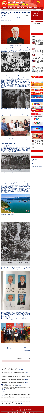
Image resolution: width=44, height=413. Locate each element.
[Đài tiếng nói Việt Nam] (37, 119)
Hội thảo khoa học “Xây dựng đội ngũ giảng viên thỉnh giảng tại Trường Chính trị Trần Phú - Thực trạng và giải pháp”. (37, 67)
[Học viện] (37, 84)
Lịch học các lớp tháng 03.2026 (36, 30)
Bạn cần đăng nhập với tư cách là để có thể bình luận (13, 360)
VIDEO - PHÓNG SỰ (35, 17)
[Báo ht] (37, 107)
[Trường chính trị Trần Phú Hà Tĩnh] (22, 3)
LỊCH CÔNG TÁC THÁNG (36, 11)
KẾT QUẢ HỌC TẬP (35, 13)
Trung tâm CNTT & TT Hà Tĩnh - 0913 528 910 (31, 412)
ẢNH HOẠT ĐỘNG (35, 15)
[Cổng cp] (37, 87)
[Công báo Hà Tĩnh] (37, 103)
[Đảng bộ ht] (37, 93)
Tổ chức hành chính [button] (29, 7)
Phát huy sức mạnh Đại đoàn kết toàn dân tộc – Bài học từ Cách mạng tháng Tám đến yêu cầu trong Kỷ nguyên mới (37, 40)
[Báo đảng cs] (37, 76)
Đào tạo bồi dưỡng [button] (11, 7)
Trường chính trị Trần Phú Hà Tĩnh (17, 412)
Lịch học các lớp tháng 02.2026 (36, 28)
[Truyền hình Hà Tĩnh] (37, 128)
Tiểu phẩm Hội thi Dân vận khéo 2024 (39, 147)
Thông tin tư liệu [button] (37, 7)
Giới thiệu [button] (5, 7)
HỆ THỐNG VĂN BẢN (35, 18)
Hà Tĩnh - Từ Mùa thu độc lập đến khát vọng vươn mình (39, 37)
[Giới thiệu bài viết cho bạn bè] (26, 15)
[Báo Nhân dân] (37, 114)
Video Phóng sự (34, 131)
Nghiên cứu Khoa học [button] (20, 7)
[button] (37, 136)
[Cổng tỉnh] (37, 96)
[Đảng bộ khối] (37, 110)
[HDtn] (37, 100)
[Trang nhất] (2, 7)
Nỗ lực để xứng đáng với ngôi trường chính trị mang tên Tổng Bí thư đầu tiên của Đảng (37, 144)
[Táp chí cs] (37, 79)
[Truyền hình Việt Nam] (37, 123)
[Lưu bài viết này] (29, 15)
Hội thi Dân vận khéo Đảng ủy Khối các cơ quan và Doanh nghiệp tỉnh (39, 141)
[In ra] (27, 15)
